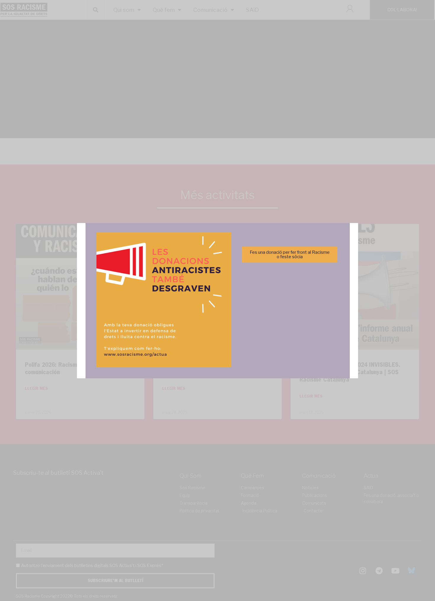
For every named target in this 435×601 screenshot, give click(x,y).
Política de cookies (177, 335)
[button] (301, 268)
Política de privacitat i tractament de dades (233, 335)
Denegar (217, 320)
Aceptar (158, 320)
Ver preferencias (276, 320)
